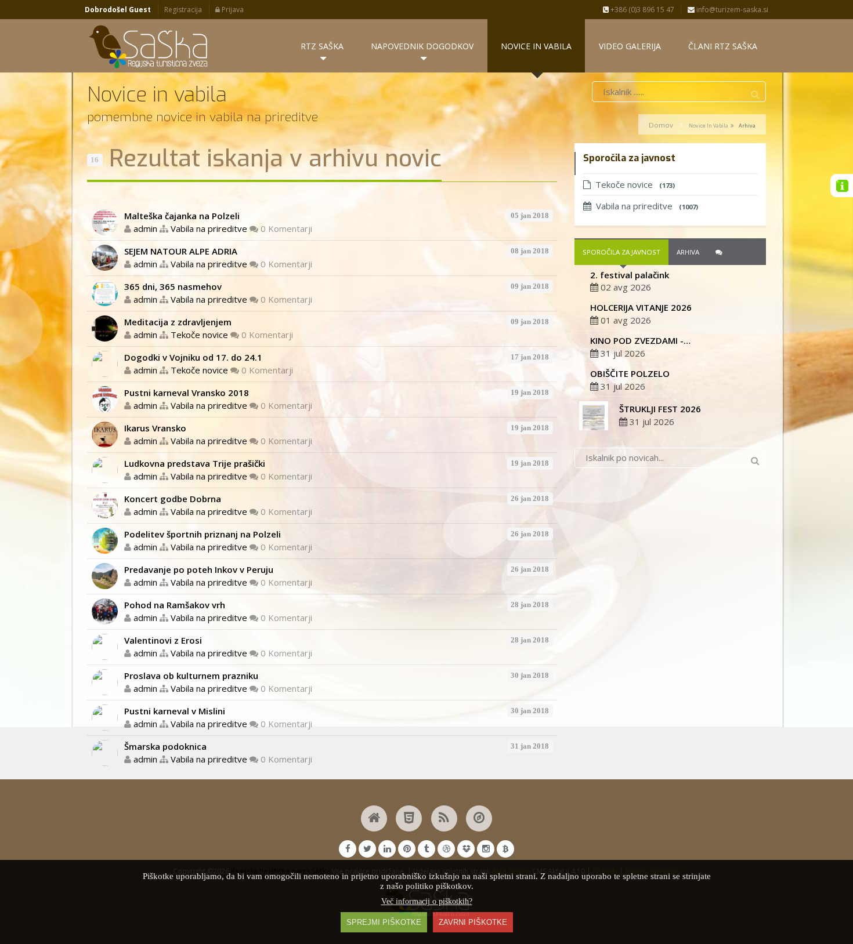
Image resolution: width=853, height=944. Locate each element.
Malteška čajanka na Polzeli (182, 216)
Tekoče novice (199, 334)
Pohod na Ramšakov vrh (174, 605)
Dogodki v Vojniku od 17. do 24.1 (193, 357)
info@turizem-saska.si (731, 9)
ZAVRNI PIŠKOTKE (473, 922)
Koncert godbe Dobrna (172, 498)
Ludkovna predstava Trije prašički (194, 463)
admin (145, 228)
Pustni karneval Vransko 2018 (186, 392)
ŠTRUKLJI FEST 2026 (660, 409)
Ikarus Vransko (155, 428)
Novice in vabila (708, 125)
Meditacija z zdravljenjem (178, 322)
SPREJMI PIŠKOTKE (383, 922)
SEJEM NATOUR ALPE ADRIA (180, 251)
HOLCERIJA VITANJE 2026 (641, 307)
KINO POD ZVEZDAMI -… (640, 340)
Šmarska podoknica (165, 746)
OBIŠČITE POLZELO (630, 373)
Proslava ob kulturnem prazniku (191, 675)
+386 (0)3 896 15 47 (641, 9)
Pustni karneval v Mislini (174, 711)
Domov (661, 125)
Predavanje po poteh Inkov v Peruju (198, 569)
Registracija (183, 9)
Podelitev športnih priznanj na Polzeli (202, 534)
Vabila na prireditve (209, 228)
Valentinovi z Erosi (163, 640)
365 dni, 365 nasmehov (173, 286)
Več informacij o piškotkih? (426, 901)
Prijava (232, 9)
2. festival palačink (629, 275)
